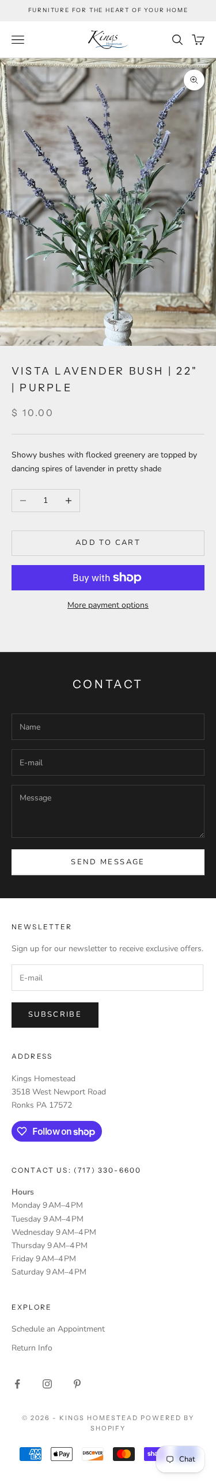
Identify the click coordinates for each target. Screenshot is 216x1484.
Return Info (32, 1347)
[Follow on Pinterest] (77, 1384)
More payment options (108, 605)
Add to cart (108, 542)
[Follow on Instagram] (47, 1384)
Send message (108, 862)
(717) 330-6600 (107, 1170)
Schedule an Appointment (58, 1328)
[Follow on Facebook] (17, 1384)
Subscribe (55, 1014)
